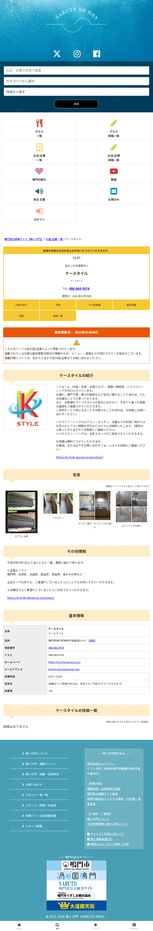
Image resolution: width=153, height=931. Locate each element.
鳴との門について (37, 753)
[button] (141, 668)
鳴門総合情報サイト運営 (102, 794)
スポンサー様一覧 (37, 795)
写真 (58, 304)
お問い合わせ (34, 784)
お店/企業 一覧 (54, 239)
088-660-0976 (79, 288)
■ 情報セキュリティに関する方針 (108, 844)
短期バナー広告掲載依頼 (41, 816)
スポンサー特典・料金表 (41, 805)
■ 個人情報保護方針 (100, 839)
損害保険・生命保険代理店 (104, 789)
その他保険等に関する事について (108, 824)
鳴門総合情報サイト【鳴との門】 (23, 239)
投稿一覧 (58, 315)
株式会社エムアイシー (101, 764)
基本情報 (131, 304)
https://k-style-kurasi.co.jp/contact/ (79, 457)
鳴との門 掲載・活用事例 (42, 774)
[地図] (91, 640)
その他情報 (95, 304)
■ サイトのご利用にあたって (105, 834)
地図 (21, 315)
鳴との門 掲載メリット (41, 764)
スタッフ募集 (34, 826)
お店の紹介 (21, 304)
